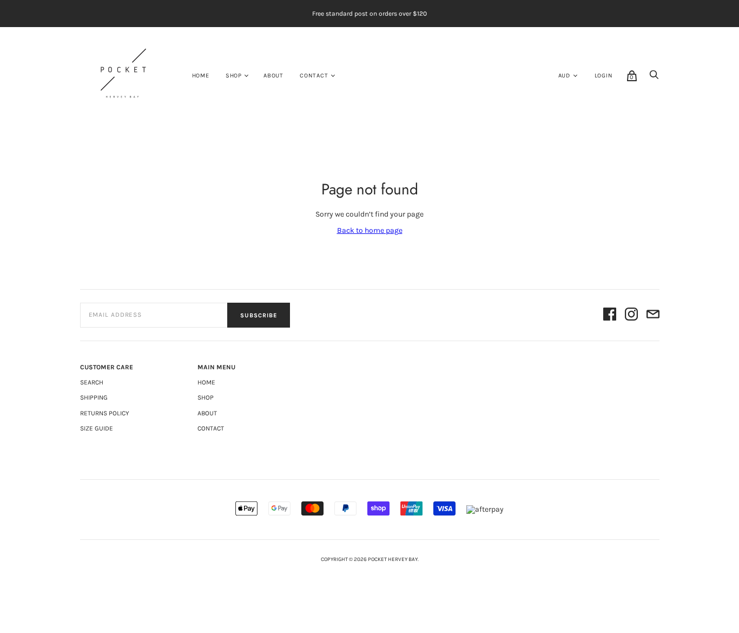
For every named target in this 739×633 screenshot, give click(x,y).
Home (200, 75)
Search (91, 382)
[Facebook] (609, 315)
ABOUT (273, 75)
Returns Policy (104, 413)
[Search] (654, 77)
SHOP (234, 75)
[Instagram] (631, 315)
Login (604, 75)
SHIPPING (94, 397)
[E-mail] (652, 315)
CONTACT (314, 75)
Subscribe (258, 315)
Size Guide (96, 428)
